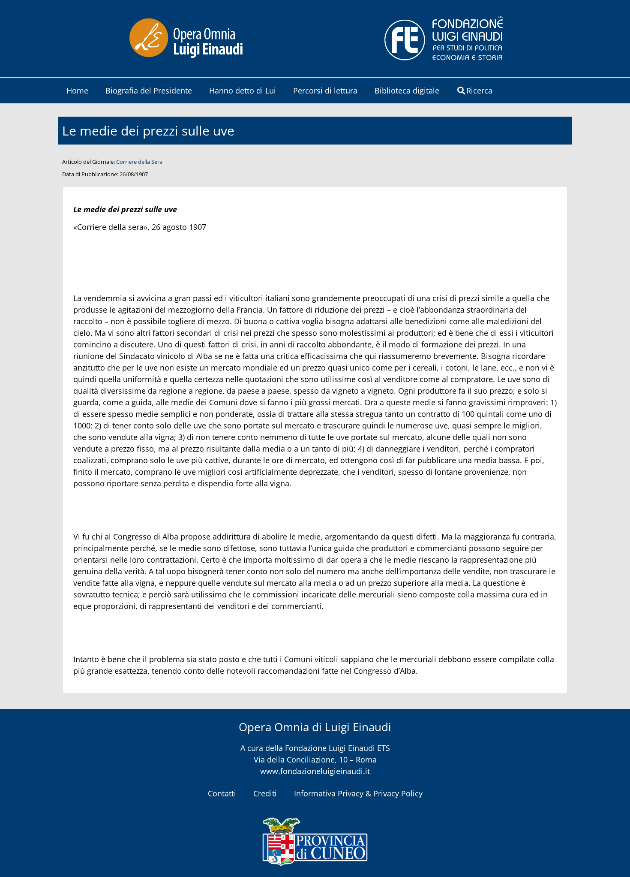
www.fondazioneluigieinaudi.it (315, 771)
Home (77, 90)
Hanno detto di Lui (242, 90)
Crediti (265, 793)
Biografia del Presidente (148, 90)
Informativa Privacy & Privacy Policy (358, 793)
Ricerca (479, 90)
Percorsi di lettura (325, 90)
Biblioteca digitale (407, 90)
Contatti (222, 793)
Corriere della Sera (139, 162)
